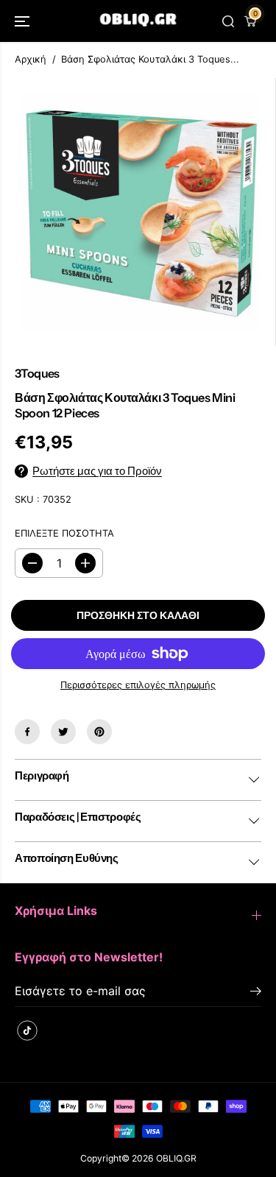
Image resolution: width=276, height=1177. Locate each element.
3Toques (37, 373)
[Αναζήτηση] (228, 21)
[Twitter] (63, 731)
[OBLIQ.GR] (138, 21)
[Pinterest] (99, 731)
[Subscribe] (255, 993)
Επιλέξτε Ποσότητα (64, 533)
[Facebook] (27, 731)
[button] (23, 21)
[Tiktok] (27, 1030)
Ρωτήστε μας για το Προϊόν (97, 471)
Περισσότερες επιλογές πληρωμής (138, 684)
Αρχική (30, 59)
